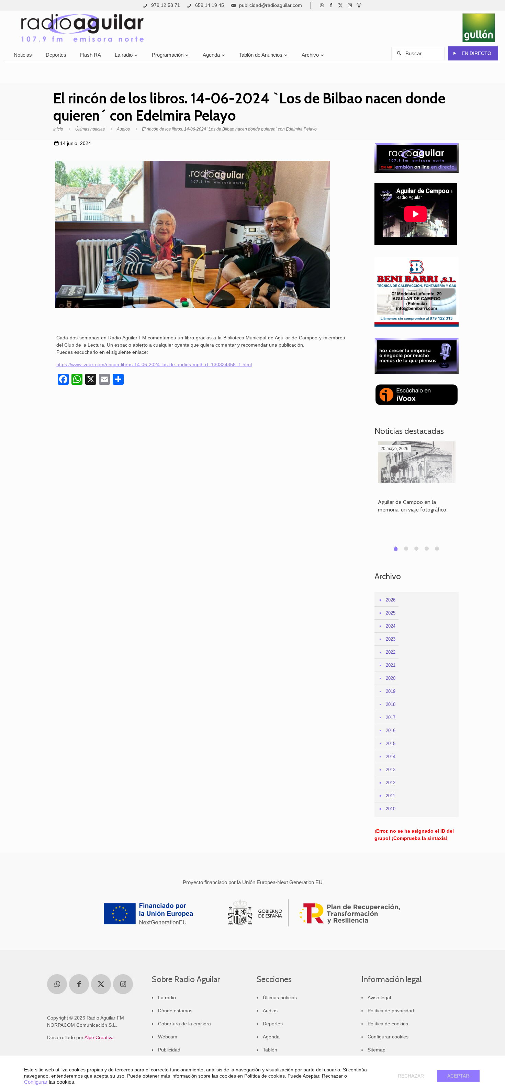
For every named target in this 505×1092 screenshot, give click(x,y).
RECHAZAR (411, 1076)
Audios (123, 129)
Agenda (271, 1036)
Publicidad (169, 1049)
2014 (390, 756)
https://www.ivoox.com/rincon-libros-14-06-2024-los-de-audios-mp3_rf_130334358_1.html (154, 364)
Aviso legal (379, 997)
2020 (390, 678)
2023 (390, 639)
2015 (390, 743)
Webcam (167, 1036)
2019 (390, 691)
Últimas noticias (90, 129)
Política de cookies (388, 1023)
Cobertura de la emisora (184, 1023)
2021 (390, 665)
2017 (390, 717)
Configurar (35, 1082)
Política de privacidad (391, 1010)
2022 (390, 652)
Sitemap (376, 1049)
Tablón (270, 1049)
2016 (390, 730)
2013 (390, 769)
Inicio (58, 129)
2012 (390, 782)
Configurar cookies (388, 1036)
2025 (390, 613)
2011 (390, 795)
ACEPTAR (458, 1076)
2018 (390, 704)
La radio (167, 997)
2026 (390, 600)
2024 (390, 626)
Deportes (273, 1023)
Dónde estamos (175, 1010)
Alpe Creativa (99, 1037)
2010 (390, 808)
